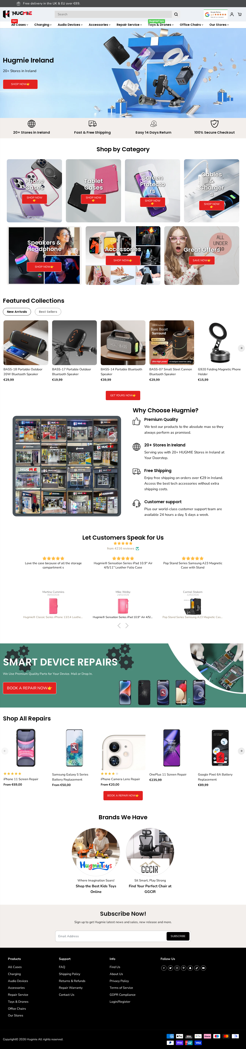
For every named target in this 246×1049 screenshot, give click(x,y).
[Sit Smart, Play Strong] (150, 852)
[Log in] (231, 14)
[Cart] (239, 14)
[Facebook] (164, 968)
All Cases (19, 24)
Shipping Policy (69, 974)
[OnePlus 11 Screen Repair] (171, 748)
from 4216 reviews (120, 548)
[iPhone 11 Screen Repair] (25, 748)
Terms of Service (121, 988)
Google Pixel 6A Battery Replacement (215, 777)
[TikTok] (197, 968)
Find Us (115, 967)
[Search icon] (176, 14)
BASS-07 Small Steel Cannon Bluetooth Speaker (170, 372)
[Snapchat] (190, 968)
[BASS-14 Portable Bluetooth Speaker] (123, 342)
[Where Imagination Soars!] (96, 852)
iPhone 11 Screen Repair (20, 779)
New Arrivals (17, 312)
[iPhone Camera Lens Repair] (123, 748)
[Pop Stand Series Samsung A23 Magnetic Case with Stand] (193, 606)
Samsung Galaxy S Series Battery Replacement (70, 777)
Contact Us (66, 995)
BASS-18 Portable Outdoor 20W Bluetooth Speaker (22, 372)
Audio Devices (69, 24)
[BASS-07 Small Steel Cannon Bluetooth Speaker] (171, 342)
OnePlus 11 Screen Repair (168, 774)
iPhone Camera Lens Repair (120, 779)
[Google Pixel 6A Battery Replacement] (220, 748)
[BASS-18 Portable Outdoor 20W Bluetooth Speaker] (25, 342)
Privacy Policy (119, 981)
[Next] (241, 348)
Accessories (99, 24)
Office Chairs (191, 24)
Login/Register (120, 1002)
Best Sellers (48, 312)
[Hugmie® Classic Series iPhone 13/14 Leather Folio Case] (53, 606)
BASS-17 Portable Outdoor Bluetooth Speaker (71, 372)
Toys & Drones (160, 24)
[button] (120, 625)
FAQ (62, 967)
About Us (116, 974)
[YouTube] (203, 968)
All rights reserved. (50, 1039)
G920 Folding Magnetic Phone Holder (219, 372)
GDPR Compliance (123, 995)
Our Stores (218, 24)
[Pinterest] (183, 968)
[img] (123, 543)
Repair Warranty (71, 988)
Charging (42, 24)
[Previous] (5, 348)
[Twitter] (170, 968)
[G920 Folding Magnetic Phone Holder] (220, 342)
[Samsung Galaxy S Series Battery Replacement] (74, 748)
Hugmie (32, 1039)
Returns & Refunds (72, 981)
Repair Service (128, 24)
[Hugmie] (17, 14)
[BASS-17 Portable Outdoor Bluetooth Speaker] (74, 342)
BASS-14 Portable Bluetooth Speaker (121, 372)
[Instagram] (177, 968)
